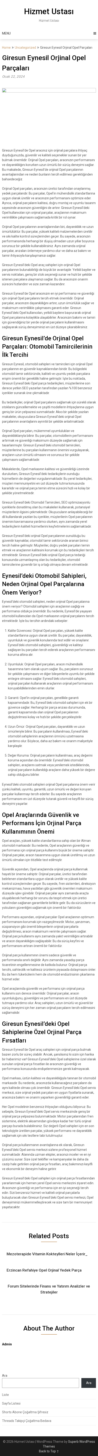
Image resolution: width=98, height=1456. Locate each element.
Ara (4, 1375)
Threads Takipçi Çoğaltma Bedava (26, 1421)
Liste (5, 1395)
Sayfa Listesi (11, 1403)
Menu (6, 33)
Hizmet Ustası (49, 11)
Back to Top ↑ (49, 1451)
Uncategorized (25, 47)
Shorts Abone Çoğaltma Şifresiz (25, 1412)
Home (6, 47)
